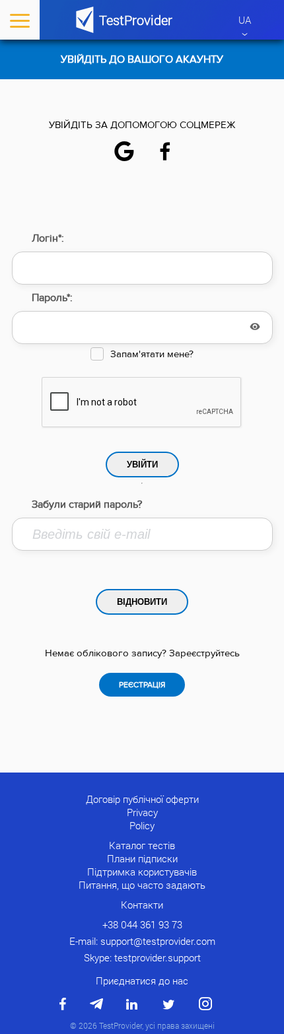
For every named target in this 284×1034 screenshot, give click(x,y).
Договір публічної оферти (142, 799)
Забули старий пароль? (87, 504)
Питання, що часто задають (142, 884)
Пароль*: (52, 297)
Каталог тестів (142, 845)
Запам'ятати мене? (152, 354)
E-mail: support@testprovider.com (142, 941)
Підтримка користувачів (142, 871)
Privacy (142, 812)
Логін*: (48, 238)
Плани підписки (142, 858)
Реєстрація (142, 684)
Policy (142, 825)
